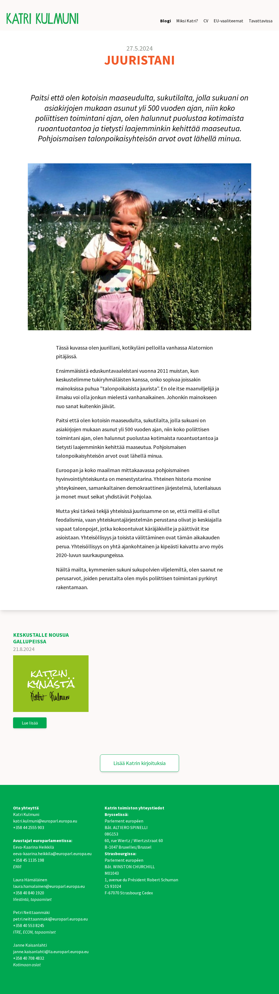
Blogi (165, 20)
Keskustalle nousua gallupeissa (41, 638)
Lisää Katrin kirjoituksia (139, 763)
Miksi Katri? (187, 20)
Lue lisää (30, 723)
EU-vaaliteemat (228, 20)
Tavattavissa (260, 20)
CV (206, 20)
